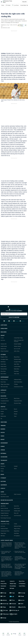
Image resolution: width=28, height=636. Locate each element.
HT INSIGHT (3, 484)
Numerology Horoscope (6, 524)
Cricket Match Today (18, 344)
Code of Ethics (22, 592)
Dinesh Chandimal (4, 357)
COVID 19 (3, 495)
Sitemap (2, 595)
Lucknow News (17, 373)
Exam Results (3, 409)
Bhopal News (17, 363)
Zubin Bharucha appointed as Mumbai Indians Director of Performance (19, 580)
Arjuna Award (17, 515)
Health (2, 420)
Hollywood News (17, 386)
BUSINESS (3, 435)
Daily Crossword (17, 501)
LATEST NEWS (4, 331)
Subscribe (24, 1)
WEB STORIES (4, 428)
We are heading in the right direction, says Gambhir (6, 559)
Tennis (15, 475)
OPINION (3, 456)
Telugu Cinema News (5, 391)
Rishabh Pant (3, 355)
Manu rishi (16, 519)
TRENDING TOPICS (5, 528)
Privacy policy (4, 590)
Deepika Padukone (4, 519)
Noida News (16, 375)
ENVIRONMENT (4, 449)
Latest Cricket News (7, 547)
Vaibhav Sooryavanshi (5, 517)
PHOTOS (3, 439)
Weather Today (13, 590)
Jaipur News (16, 370)
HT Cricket (8, 5)
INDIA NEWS (3, 338)
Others (2, 477)
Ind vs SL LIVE (17, 355)
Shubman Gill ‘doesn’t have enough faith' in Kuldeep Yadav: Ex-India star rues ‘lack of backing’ (6, 572)
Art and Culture (4, 415)
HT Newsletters (22, 590)
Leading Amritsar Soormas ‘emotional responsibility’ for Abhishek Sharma (20, 565)
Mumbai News (4, 375)
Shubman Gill (3, 350)
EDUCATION (3, 402)
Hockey (2, 475)
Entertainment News (5, 537)
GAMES (2, 498)
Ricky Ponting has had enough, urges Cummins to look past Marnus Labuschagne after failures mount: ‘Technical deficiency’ (20, 552)
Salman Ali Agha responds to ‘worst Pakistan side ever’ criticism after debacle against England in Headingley (20, 573)
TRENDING (3, 432)
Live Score (16, 5)
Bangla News (16, 537)
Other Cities (16, 380)
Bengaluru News (4, 363)
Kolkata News (3, 373)
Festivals (16, 418)
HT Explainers (17, 542)
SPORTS (2, 470)
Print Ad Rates (13, 592)
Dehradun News (17, 366)
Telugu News (3, 540)
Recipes (15, 420)
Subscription (3, 592)
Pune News (16, 378)
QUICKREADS (4, 491)
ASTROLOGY (3, 396)
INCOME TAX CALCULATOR (7, 506)
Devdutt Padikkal (17, 350)
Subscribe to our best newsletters (14, 316)
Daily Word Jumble (5, 503)
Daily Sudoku (3, 501)
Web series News (4, 393)
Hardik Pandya (4, 353)
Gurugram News (17, 368)
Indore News (3, 370)
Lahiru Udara (16, 357)
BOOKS (2, 481)
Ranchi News (3, 380)
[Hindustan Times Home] (9, 1)
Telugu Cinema (17, 535)
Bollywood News (4, 386)
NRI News (3, 542)
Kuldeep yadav (17, 517)
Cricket (2, 344)
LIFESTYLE (3, 413)
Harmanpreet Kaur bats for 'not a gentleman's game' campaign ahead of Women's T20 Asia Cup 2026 (7, 565)
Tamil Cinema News (18, 388)
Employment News (18, 407)
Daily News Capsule (5, 319)
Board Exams (17, 405)
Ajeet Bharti (3, 512)
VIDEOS (2, 442)
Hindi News (16, 540)
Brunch (15, 415)
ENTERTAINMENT (5, 383)
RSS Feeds (12, 595)
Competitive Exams (5, 407)
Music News (3, 388)
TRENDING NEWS (5, 510)
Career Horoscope (4, 522)
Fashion (2, 418)
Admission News (4, 405)
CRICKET (3, 342)
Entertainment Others (18, 393)
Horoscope (3, 399)
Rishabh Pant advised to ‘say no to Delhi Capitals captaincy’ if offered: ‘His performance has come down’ (6, 551)
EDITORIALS (3, 460)
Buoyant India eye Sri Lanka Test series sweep (20, 558)
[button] (1, 2)
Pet (1, 425)
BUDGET (2, 446)
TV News (16, 391)
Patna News (3, 378)
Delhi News (3, 368)
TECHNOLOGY (4, 467)
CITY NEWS (3, 361)
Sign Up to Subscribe (14, 322)
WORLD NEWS (4, 335)
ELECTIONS (3, 488)
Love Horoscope (17, 522)
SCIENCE (3, 453)
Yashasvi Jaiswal (17, 353)
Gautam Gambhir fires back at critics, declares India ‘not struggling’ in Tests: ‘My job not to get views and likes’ (6, 580)
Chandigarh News (4, 366)
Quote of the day (4, 515)
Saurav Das (16, 512)
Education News (17, 409)
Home (2, 5)
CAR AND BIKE (4, 463)
